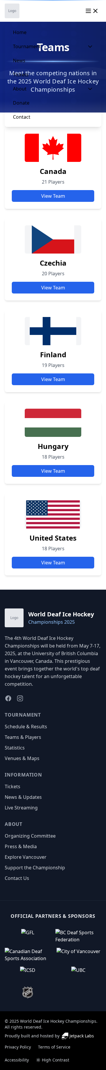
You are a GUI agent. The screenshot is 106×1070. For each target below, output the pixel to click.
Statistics (15, 747)
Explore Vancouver (26, 857)
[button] (27, 936)
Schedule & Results (26, 726)
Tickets (21, 74)
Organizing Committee (30, 836)
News (19, 60)
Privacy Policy (18, 1047)
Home (19, 32)
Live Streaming (21, 807)
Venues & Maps (22, 758)
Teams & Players (23, 737)
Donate (21, 103)
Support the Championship (35, 867)
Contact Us (17, 878)
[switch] (52, 1060)
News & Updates (23, 797)
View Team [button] (53, 196)
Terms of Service (54, 1047)
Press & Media (21, 846)
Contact (21, 117)
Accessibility (17, 1060)
